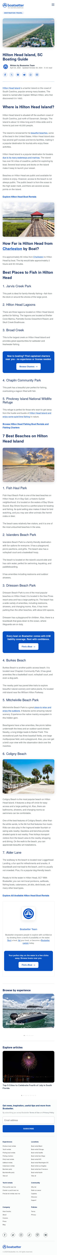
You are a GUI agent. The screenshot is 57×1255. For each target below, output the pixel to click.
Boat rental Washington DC (40, 1162)
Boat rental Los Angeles (38, 1166)
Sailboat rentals (7, 1162)
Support (33, 1200)
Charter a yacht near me (10, 1190)
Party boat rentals (8, 1159)
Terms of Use (35, 1112)
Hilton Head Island (11, 88)
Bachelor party (7, 1169)
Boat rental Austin (36, 1172)
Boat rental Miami (36, 1146)
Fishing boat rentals (9, 1152)
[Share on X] (11, 74)
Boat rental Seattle (37, 1152)
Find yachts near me (9, 1187)
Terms (33, 1211)
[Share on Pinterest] (17, 74)
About (4, 1215)
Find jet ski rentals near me (11, 1193)
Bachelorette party (8, 1172)
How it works (7, 1211)
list (19, 940)
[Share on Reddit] (24, 74)
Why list (33, 1187)
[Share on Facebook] (5, 74)
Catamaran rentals (9, 1166)
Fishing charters (8, 1156)
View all (5, 1176)
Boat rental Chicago (37, 1149)
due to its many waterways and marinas (21, 157)
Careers (5, 1218)
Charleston (12, 248)
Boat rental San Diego (38, 1156)
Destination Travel (13, 13)
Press (4, 1221)
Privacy (33, 1215)
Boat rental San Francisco (39, 1169)
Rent (9, 940)
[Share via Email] (37, 74)
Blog (4, 1224)
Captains (34, 1193)
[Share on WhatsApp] (30, 74)
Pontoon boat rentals (9, 1146)
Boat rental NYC (36, 1159)
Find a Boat (27, 646)
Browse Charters (26, 366)
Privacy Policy (48, 1112)
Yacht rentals (7, 1149)
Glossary (34, 1197)
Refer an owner (36, 1190)
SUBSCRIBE (28, 1129)
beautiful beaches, (39, 132)
